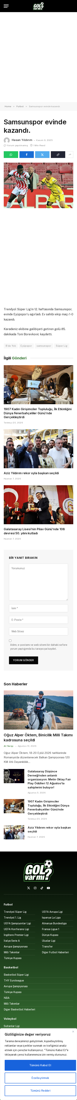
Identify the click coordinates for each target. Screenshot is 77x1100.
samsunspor (44, 345)
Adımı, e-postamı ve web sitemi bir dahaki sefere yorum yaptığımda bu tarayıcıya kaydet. (38, 646)
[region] (38, 1064)
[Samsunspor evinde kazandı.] (38, 185)
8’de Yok (11, 345)
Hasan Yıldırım (22, 140)
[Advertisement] (38, 57)
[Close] (73, 1031)
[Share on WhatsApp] (11, 154)
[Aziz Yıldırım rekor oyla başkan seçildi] (38, 448)
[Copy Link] (58, 154)
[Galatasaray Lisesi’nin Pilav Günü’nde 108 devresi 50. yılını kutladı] (38, 504)
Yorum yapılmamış (17, 145)
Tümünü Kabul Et (40, 1065)
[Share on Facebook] (26, 154)
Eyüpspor (26, 345)
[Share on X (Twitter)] (42, 154)
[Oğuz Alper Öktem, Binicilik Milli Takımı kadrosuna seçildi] (38, 709)
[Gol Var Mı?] (38, 6)
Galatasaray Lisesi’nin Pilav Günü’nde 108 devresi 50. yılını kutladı (34, 531)
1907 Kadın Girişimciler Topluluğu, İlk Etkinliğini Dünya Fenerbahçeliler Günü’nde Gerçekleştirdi (38, 413)
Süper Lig (61, 345)
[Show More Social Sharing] (70, 154)
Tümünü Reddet (40, 1090)
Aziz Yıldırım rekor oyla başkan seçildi (31, 473)
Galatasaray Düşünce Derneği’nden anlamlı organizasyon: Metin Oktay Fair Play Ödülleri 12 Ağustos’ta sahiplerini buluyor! (49, 779)
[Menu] (6, 6)
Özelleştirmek (40, 1077)
